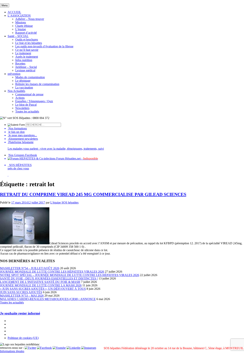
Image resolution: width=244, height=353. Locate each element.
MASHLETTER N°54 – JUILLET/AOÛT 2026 (29, 268)
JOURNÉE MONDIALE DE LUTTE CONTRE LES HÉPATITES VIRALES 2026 (52, 271)
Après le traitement (26, 56)
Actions (20, 97)
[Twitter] (30, 347)
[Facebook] (44, 347)
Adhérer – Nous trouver (29, 19)
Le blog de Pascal (26, 104)
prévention (14, 73)
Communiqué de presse (29, 94)
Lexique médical (25, 70)
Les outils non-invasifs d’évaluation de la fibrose (44, 46)
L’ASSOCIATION (19, 15)
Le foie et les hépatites (28, 43)
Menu (5, 5)
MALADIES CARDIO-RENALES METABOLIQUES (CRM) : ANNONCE (48, 299)
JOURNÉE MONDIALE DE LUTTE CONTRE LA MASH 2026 (41, 285)
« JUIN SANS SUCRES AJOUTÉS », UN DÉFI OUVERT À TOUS (43, 288)
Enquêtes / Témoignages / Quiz (34, 101)
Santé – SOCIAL (18, 36)
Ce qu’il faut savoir (26, 49)
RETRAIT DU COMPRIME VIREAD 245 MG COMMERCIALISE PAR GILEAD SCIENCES (93, 194)
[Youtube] (59, 347)
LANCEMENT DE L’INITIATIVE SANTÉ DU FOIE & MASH (40, 282)
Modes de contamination (30, 77)
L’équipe (20, 29)
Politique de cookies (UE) (23, 337)
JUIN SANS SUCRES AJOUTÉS (21, 292)
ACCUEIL (14, 12)
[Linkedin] (73, 347)
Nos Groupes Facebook (22, 155)
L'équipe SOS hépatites (64, 202)
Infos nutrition (23, 60)
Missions (20, 22)
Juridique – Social (26, 67)
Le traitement (23, 53)
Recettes (20, 63)
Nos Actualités (16, 91)
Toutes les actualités (27, 111)
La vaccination (24, 87)
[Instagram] (88, 347)
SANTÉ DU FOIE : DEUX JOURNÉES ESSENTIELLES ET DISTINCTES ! (49, 278)
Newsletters (22, 108)
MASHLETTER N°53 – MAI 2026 (22, 295)
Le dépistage (22, 80)
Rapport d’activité (26, 32)
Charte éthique (24, 25)
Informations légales (12, 351)
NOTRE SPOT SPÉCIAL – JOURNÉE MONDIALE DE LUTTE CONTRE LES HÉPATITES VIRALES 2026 (69, 275)
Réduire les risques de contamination (37, 84)
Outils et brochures (26, 39)
